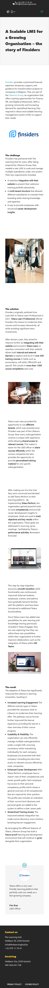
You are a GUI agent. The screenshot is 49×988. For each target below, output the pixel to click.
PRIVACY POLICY (14, 984)
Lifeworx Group (16, 95)
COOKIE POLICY (32, 984)
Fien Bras (13, 905)
